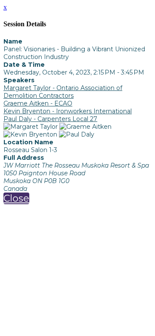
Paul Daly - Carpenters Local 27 (50, 119)
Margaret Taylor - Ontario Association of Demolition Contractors (62, 92)
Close (16, 198)
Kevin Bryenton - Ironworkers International (67, 111)
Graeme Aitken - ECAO (37, 103)
